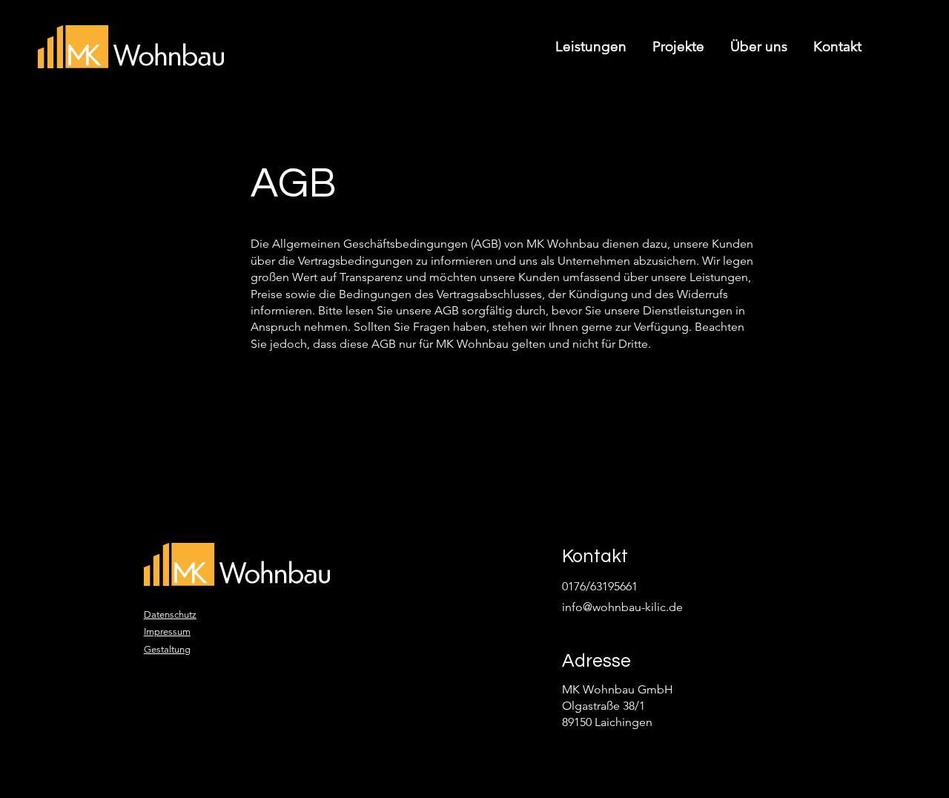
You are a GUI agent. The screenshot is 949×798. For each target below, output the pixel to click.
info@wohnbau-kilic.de (622, 607)
